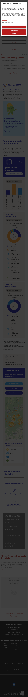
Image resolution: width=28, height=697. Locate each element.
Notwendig (5, 22)
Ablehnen (14, 33)
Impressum (4, 19)
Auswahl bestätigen (14, 30)
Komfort (11, 22)
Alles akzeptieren (14, 27)
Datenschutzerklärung (12, 19)
